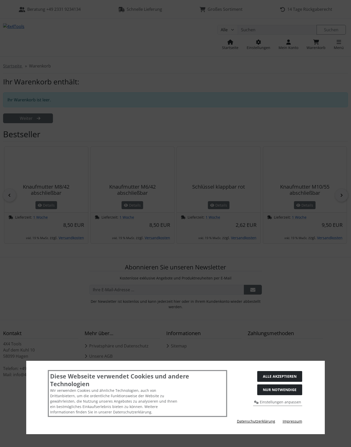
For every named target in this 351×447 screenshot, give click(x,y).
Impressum (292, 421)
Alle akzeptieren (280, 376)
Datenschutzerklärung (256, 421)
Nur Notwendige (280, 389)
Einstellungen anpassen (280, 402)
